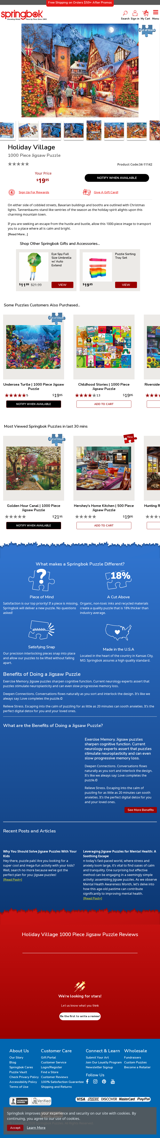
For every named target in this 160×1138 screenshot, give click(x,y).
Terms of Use (18, 1087)
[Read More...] (18, 234)
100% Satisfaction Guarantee (62, 1082)
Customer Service (53, 1062)
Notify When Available (117, 178)
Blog (12, 1062)
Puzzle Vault (18, 1072)
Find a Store (49, 1072)
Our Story (16, 1057)
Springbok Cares (21, 1067)
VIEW (62, 285)
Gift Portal (48, 1057)
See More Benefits (141, 810)
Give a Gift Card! (106, 192)
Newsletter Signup (99, 1067)
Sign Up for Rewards (34, 192)
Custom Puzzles (135, 1062)
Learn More (36, 1127)
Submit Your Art (97, 1057)
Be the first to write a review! (80, 1016)
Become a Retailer (137, 1067)
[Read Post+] (12, 880)
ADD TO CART (104, 404)
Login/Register (51, 1067)
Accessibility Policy (23, 1082)
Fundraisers (132, 1057)
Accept (15, 1128)
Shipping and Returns (56, 1087)
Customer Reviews (54, 1077)
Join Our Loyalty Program (104, 1062)
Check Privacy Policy (24, 1077)
